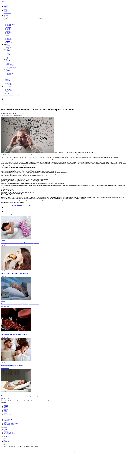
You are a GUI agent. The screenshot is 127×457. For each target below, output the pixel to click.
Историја (8, 70)
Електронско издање (9, 424)
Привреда (8, 38)
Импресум (6, 436)
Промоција (9, 42)
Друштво (8, 27)
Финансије (9, 39)
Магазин (6, 10)
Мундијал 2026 (10, 65)
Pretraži (40, 18)
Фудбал (8, 60)
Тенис (7, 63)
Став (7, 35)
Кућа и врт (9, 90)
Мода (7, 93)
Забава (5, 11)
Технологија (9, 73)
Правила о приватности (10, 433)
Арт (7, 57)
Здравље (8, 88)
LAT (5, 15)
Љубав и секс (9, 84)
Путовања (9, 74)
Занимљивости (10, 81)
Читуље (5, 422)
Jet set (7, 79)
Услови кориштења (8, 432)
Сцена (8, 80)
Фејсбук (14, 205)
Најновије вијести (11, 24)
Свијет (8, 31)
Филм (7, 53)
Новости (6, 3)
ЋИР (7, 15)
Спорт (5, 9)
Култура (6, 7)
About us (6, 431)
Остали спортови (10, 64)
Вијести (8, 45)
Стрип (8, 55)
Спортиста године (11, 67)
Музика (8, 54)
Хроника (6, 6)
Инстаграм (19, 205)
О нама (5, 429)
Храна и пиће (9, 89)
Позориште (9, 50)
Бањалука (8, 32)
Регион (8, 29)
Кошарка (8, 61)
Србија (8, 28)
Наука (7, 71)
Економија (6, 5)
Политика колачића (8, 435)
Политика (8, 25)
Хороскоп (8, 83)
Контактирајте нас (8, 419)
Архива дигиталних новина (11, 423)
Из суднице (9, 47)
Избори (8, 33)
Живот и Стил (7, 13)
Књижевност (9, 51)
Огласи (8, 41)
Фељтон (8, 75)
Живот (8, 92)
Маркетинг (6, 420)
